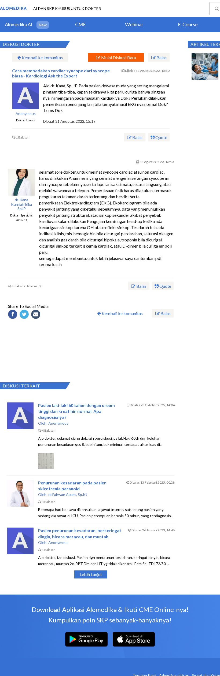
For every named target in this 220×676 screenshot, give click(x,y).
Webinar (134, 24)
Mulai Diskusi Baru (118, 57)
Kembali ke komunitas (42, 57)
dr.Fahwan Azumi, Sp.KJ (67, 494)
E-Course (188, 24)
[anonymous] (25, 96)
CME (80, 24)
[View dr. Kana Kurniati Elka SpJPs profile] (21, 182)
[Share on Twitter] (25, 315)
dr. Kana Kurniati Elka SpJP (21, 204)
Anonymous (26, 113)
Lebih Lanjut (91, 574)
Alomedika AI (18, 24)
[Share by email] (36, 315)
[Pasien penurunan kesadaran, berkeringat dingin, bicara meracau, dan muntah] (20, 541)
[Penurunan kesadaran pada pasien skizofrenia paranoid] (20, 493)
